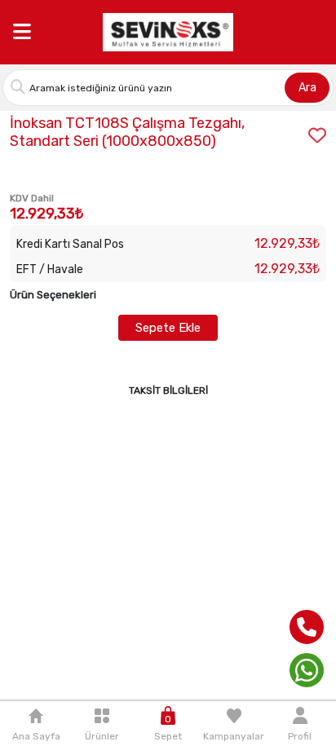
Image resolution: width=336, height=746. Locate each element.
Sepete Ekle (168, 327)
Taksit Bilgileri (168, 390)
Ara (307, 88)
